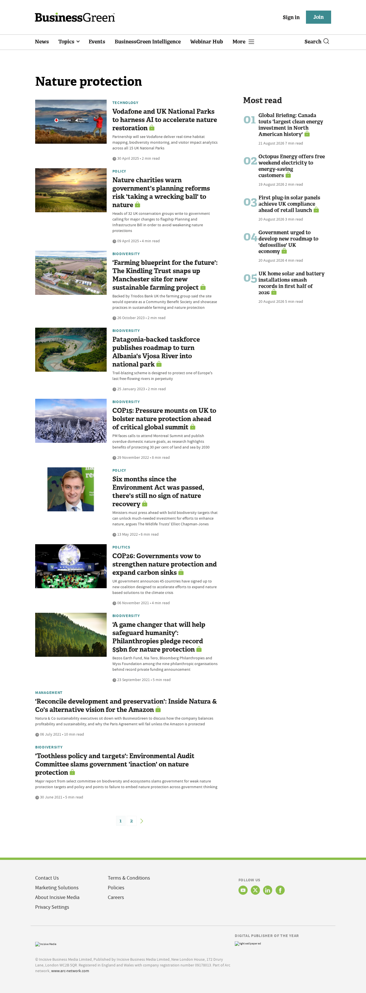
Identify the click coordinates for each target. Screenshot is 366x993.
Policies (116, 887)
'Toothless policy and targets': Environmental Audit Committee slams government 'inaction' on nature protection (114, 764)
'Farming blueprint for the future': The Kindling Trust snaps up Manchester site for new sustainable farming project (165, 275)
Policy (119, 171)
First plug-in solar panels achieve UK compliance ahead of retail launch (289, 204)
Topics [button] (66, 41)
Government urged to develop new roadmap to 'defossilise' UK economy (288, 242)
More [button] (239, 41)
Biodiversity (126, 254)
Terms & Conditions (129, 878)
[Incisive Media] (45, 943)
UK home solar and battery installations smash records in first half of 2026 (291, 283)
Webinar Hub (206, 41)
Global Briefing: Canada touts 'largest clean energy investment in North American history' (290, 125)
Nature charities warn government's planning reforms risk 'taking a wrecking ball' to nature (161, 192)
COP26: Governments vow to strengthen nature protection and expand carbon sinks (164, 564)
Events (97, 41)
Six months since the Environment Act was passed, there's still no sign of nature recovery (158, 491)
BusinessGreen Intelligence (148, 41)
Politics (121, 547)
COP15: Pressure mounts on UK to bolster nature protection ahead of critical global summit (164, 419)
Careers (116, 897)
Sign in (291, 17)
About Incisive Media (57, 897)
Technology (125, 102)
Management (49, 692)
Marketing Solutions (57, 887)
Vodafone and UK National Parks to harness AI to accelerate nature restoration (164, 119)
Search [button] (313, 41)
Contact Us (47, 878)
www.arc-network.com (70, 970)
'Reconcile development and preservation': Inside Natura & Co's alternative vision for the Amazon (126, 705)
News (42, 41)
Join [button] (318, 17)
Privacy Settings (52, 907)
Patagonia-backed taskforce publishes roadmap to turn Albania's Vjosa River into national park (156, 352)
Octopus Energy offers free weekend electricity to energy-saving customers (291, 166)
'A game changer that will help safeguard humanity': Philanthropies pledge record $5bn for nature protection (158, 637)
